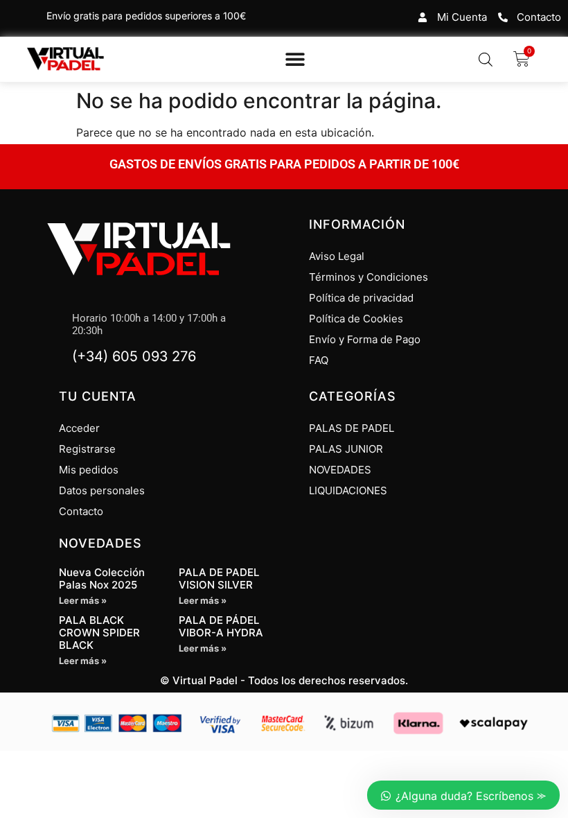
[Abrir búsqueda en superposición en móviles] (485, 59)
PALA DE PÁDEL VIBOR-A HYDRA (221, 626)
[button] (295, 59)
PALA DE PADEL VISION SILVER (219, 578)
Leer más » (83, 600)
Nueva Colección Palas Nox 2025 (102, 578)
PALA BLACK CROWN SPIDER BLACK (99, 633)
